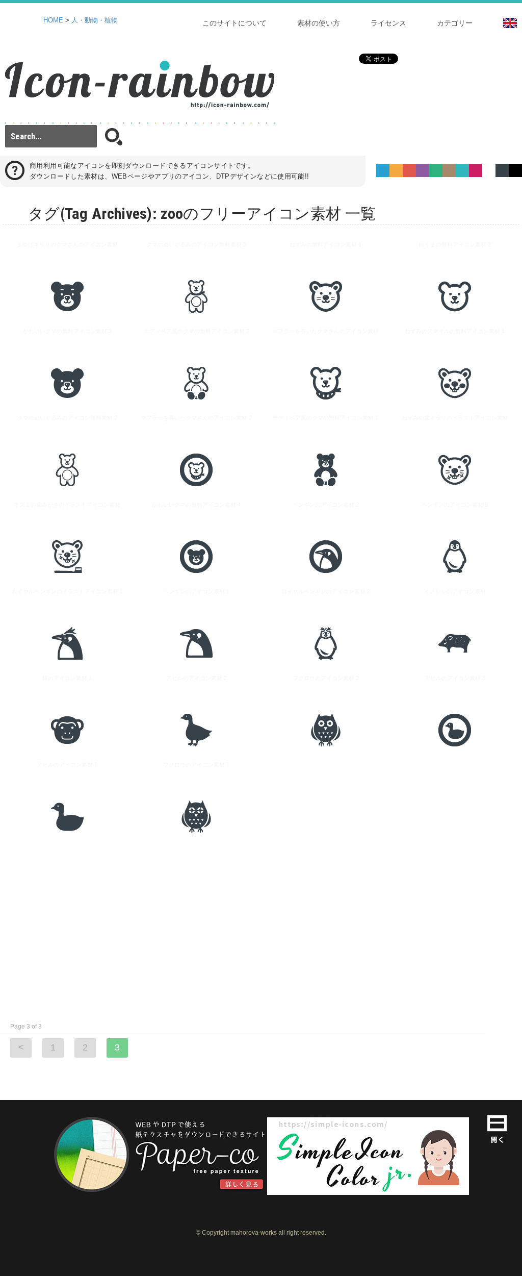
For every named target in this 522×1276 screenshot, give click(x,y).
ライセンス (388, 23)
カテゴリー (455, 23)
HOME (53, 20)
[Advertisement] (261, 931)
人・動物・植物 (94, 20)
